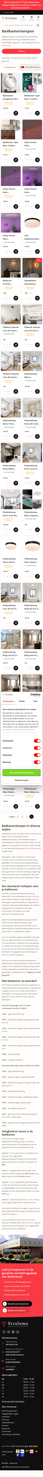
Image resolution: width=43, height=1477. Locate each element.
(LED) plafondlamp (33, 848)
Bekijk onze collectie (17, 1310)
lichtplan (35, 896)
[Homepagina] (5, 31)
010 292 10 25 (12, 1344)
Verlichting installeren (11, 1434)
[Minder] (5, 113)
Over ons (5, 1420)
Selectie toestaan (21, 780)
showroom (29, 1223)
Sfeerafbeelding (32, 67)
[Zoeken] (38, 25)
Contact (5, 1425)
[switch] (37, 748)
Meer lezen (6, 45)
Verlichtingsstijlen (9, 1411)
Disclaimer (6, 1431)
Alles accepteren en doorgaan (21, 773)
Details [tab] (22, 701)
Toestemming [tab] (8, 701)
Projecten (6, 1417)
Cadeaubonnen (8, 1422)
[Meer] (10, 113)
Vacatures (6, 1428)
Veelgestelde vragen (10, 1414)
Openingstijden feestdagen (13, 1401)
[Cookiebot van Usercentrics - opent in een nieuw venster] (30, 694)
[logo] (9, 18)
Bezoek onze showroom (18, 1304)
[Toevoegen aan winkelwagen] (15, 113)
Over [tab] (35, 701)
